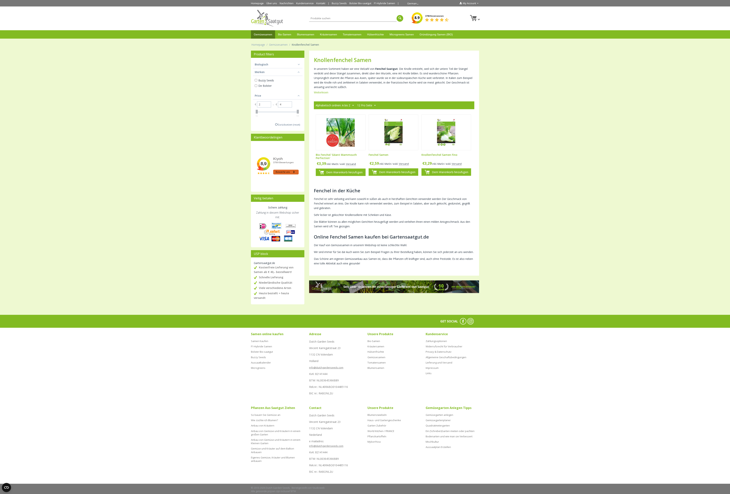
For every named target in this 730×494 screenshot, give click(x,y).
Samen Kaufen (259, 341)
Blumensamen (305, 34)
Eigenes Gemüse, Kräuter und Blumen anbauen (273, 459)
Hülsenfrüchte (375, 34)
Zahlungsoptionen (436, 341)
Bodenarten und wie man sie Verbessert (449, 436)
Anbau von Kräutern (262, 425)
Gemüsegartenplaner (438, 420)
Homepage (257, 3)
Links (429, 373)
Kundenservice (305, 3)
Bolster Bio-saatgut (360, 3)
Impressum (432, 368)
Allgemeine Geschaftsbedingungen (446, 357)
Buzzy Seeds (339, 3)
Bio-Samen (284, 34)
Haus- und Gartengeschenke (384, 420)
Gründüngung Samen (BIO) (436, 34)
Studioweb (318, 487)
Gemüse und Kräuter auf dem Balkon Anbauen (272, 450)
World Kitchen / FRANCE (380, 431)
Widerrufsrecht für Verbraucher (444, 346)
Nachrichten (287, 3)
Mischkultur (432, 441)
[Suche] (400, 18)
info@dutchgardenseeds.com (326, 367)
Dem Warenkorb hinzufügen (344, 172)
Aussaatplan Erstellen (438, 447)
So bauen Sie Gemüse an (265, 415)
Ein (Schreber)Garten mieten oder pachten (450, 431)
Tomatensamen (352, 34)
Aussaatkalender (261, 362)
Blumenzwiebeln (377, 415)
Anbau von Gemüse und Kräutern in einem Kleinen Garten (275, 441)
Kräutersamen (328, 34)
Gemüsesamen (263, 34)
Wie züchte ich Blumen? (264, 420)
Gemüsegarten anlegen (439, 415)
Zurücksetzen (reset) (289, 124)
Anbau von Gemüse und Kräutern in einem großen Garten (275, 432)
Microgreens (258, 368)
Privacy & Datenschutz (438, 351)
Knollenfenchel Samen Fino (439, 155)
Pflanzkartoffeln (376, 436)
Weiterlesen (321, 92)
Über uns (271, 3)
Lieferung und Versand (439, 362)
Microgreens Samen (402, 34)
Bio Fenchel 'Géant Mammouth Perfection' (336, 156)
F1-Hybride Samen (384, 3)
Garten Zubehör (376, 425)
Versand (351, 164)
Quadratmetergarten (438, 425)
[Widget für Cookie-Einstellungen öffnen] (6, 487)
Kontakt (320, 3)
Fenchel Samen (378, 155)
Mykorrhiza (374, 441)
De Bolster (265, 86)
